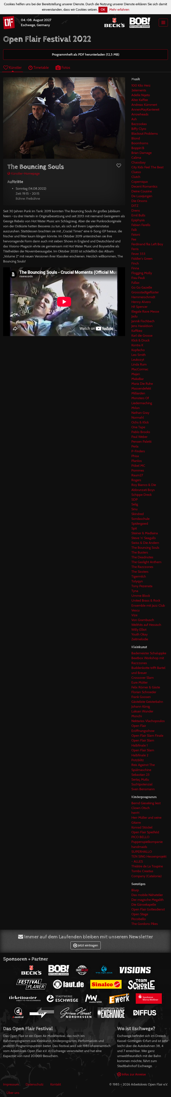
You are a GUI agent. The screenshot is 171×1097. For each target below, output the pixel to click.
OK (103, 10)
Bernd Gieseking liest (146, 803)
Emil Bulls (138, 215)
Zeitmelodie (139, 639)
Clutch (135, 177)
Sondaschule (140, 519)
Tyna (134, 591)
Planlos (136, 461)
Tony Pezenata (141, 586)
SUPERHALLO (141, 852)
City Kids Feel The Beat (147, 167)
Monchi (136, 716)
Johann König (140, 706)
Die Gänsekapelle (143, 904)
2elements (138, 90)
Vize (134, 615)
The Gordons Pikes (144, 924)
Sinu (134, 509)
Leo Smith (138, 355)
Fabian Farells (140, 225)
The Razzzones (142, 567)
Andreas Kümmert (144, 105)
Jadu (134, 316)
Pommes (137, 470)
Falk (134, 230)
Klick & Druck (140, 340)
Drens (135, 210)
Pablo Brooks (140, 432)
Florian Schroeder (143, 692)
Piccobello (138, 919)
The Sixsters (139, 572)
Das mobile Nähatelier (147, 895)
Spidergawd (139, 523)
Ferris (135, 249)
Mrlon (135, 408)
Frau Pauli (138, 278)
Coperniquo (139, 182)
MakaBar (137, 379)
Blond (135, 138)
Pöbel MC (138, 466)
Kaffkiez (136, 331)
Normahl (137, 417)
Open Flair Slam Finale (147, 736)
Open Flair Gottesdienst (148, 909)
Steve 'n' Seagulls (143, 538)
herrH (135, 813)
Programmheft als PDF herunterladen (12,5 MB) (85, 54)
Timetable (41, 67)
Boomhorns (139, 143)
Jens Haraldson (142, 326)
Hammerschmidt (143, 297)
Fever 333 (138, 254)
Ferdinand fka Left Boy (147, 244)
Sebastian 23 (140, 775)
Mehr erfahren (119, 10)
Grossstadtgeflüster (145, 292)
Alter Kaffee (139, 100)
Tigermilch (138, 576)
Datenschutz (35, 1084)
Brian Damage (141, 153)
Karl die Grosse (141, 336)
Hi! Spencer (139, 307)
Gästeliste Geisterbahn (147, 702)
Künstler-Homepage (25, 173)
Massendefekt (141, 388)
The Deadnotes (142, 557)
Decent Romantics (144, 186)
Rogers (136, 480)
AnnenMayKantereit (145, 109)
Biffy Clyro (138, 129)
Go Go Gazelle (141, 287)
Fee (133, 239)
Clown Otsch (140, 808)
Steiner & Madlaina (144, 533)
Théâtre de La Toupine (147, 866)
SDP (134, 499)
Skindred (137, 514)
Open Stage (139, 914)
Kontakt (55, 1084)
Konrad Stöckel (141, 827)
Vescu (135, 610)
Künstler (15, 67)
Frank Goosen (141, 697)
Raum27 (137, 475)
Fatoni (135, 235)
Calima (136, 158)
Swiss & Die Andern (145, 543)
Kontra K (137, 345)
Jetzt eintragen (87, 945)
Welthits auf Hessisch (146, 625)
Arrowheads (139, 114)
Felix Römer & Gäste (145, 687)
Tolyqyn (137, 581)
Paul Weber (139, 437)
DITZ (134, 206)
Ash (134, 119)
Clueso (136, 172)
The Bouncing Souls (145, 548)
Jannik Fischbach (143, 321)
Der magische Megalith (147, 900)
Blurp (135, 890)
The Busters (139, 552)
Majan (135, 374)
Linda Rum (139, 364)
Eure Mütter (139, 682)
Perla (134, 446)
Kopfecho (138, 350)
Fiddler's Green (141, 259)
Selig (134, 504)
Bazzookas (139, 124)
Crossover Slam (142, 678)
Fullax (135, 283)
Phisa (135, 456)
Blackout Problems (144, 134)
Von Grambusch (142, 620)
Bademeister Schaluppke (148, 653)
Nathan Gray (140, 413)
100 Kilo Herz (141, 85)
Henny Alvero (141, 302)
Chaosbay (138, 162)
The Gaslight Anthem (146, 562)
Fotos (65, 67)
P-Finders (138, 451)
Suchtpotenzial (141, 784)
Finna (135, 268)
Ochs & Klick (140, 422)
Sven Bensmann (143, 789)
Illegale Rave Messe (145, 311)
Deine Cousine (141, 191)
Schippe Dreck (141, 495)
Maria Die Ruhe (142, 384)
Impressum (11, 1084)
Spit (134, 528)
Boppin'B (137, 148)
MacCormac (139, 369)
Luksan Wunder (142, 711)
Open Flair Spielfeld (145, 832)
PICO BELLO (140, 837)
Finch (135, 263)
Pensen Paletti (141, 442)
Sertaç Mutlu (140, 779)
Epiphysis (138, 220)
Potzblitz (137, 760)
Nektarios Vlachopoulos (148, 721)
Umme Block (140, 596)
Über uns (12, 1093)
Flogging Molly (141, 273)
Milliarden (138, 393)
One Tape (138, 427)
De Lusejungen (141, 196)
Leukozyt (137, 360)
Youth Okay (139, 634)
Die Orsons (139, 201)
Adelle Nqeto (140, 95)
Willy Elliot (138, 630)
